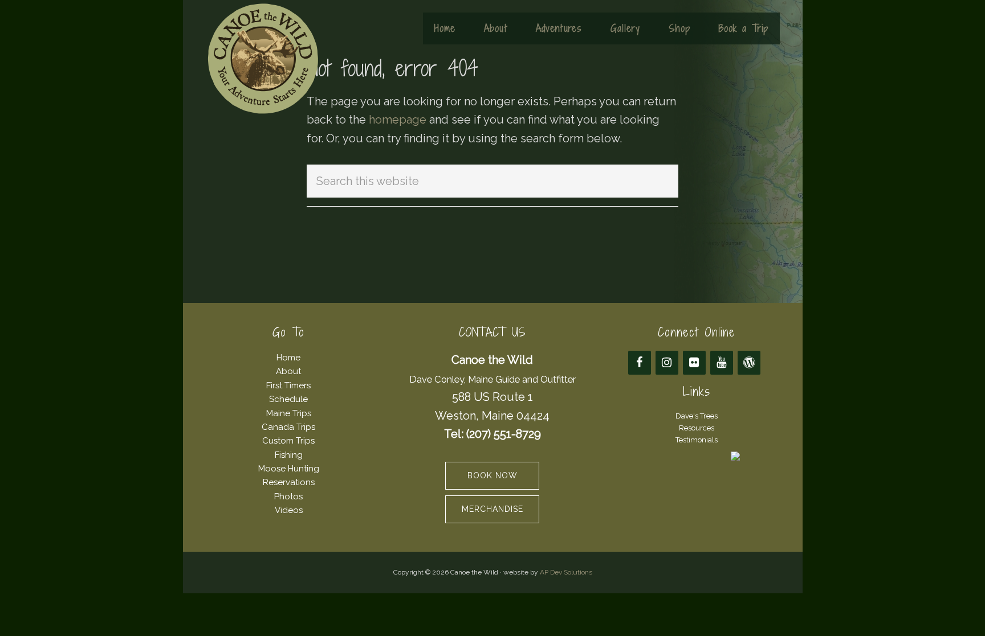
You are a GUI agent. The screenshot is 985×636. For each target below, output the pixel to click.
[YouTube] (721, 363)
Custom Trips (288, 441)
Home (288, 357)
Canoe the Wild (263, 59)
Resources (696, 428)
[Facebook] (639, 363)
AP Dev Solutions (566, 572)
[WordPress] (749, 363)
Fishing (289, 455)
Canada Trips (288, 427)
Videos (289, 510)
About (288, 371)
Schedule (288, 399)
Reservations (289, 482)
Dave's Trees (696, 416)
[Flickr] (694, 363)
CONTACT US (492, 332)
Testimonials (696, 440)
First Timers (288, 385)
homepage (397, 119)
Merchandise (492, 509)
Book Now (492, 475)
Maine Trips (288, 413)
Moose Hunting (288, 468)
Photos (288, 496)
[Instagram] (667, 363)
